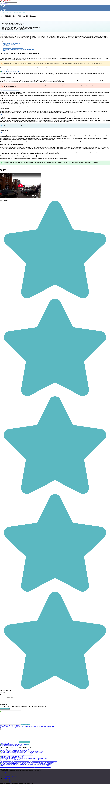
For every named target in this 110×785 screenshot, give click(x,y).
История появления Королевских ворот (12, 43)
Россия (4, 5)
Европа (4, 8)
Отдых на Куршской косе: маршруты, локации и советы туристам (15, 750)
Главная (2, 12)
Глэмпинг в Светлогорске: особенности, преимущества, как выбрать (16, 755)
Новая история (6, 45)
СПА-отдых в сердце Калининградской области (11, 757)
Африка (4, 9)
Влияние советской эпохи (9, 44)
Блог (4, 10)
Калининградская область (19, 12)
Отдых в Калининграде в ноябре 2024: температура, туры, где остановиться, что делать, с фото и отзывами (25, 764)
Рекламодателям (7, 775)
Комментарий (3, 704)
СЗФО (10, 12)
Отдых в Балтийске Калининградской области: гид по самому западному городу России (21, 752)
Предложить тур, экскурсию (9, 776)
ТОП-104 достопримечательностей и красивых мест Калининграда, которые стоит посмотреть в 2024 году (25, 767)
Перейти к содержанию (5, 0)
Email (1, 694)
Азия (4, 6)
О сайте (4, 772)
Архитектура (5, 46)
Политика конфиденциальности (10, 781)
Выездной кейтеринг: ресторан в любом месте (11, 745)
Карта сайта (5, 779)
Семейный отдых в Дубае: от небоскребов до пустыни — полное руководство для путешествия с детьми (25, 727)
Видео (4, 50)
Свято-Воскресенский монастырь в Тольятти (10, 725)
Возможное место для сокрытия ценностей (13, 48)
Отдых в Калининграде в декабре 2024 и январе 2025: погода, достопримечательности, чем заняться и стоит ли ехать (28, 762)
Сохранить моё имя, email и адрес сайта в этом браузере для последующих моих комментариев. (25, 706)
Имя (1, 692)
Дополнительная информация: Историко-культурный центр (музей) (19, 49)
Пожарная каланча (4, 743)
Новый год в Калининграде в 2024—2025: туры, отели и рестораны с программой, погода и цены (23, 759)
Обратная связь (6, 778)
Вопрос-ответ (6, 774)
